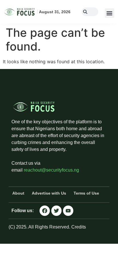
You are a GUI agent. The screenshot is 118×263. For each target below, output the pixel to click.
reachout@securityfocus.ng (51, 170)
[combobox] (90, 11)
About (18, 193)
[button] (109, 13)
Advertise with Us (49, 193)
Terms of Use (86, 193)
